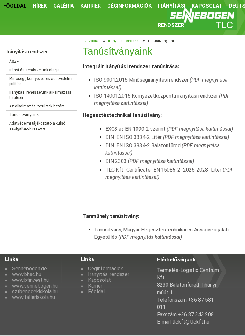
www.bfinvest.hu (30, 280)
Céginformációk (105, 269)
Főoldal (96, 292)
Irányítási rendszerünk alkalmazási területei (40, 95)
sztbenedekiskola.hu (35, 292)
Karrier (95, 286)
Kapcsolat (99, 280)
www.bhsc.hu (26, 274)
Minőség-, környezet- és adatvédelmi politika (40, 81)
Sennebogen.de (29, 269)
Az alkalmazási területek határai (37, 106)
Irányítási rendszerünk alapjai (35, 70)
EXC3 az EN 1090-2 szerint (169, 129)
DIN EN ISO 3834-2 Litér (167, 137)
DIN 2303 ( (149, 161)
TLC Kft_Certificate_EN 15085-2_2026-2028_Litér (164, 170)
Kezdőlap (92, 41)
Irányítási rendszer (124, 41)
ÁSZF (14, 61)
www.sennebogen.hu (35, 286)
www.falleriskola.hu (33, 297)
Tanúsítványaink (24, 115)
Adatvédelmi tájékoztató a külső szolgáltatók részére (37, 126)
